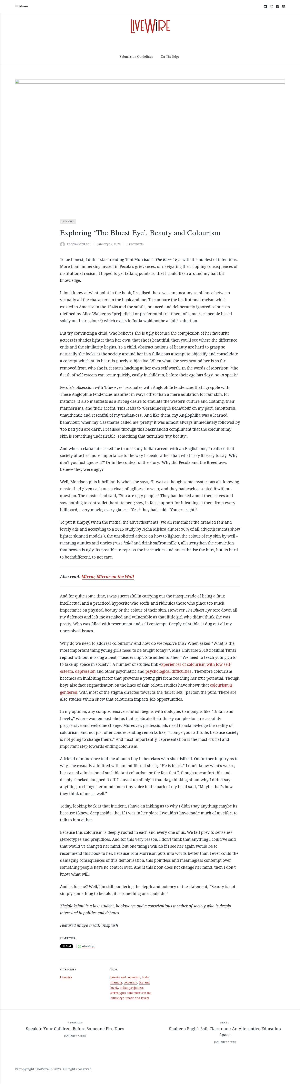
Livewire (68, 221)
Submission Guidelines (136, 56)
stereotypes (118, 993)
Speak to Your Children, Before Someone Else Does (75, 1028)
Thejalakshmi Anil (79, 244)
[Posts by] (63, 244)
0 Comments (135, 244)
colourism (130, 982)
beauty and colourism (125, 977)
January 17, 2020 (109, 244)
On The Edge (170, 56)
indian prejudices (131, 988)
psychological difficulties (168, 671)
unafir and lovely (137, 998)
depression (85, 671)
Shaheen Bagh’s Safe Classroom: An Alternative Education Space (225, 1032)
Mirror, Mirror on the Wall (108, 576)
